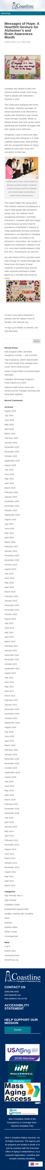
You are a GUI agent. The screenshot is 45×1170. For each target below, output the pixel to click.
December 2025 (11, 447)
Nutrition (8, 923)
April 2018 (9, 822)
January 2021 (10, 705)
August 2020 (10, 727)
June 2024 (9, 528)
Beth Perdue (11, 42)
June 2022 (9, 628)
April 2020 (9, 741)
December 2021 (11, 655)
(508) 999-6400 (11, 991)
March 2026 (9, 433)
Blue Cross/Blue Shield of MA (22, 1119)
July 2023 (8, 574)
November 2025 (11, 452)
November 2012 (11, 867)
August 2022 (10, 619)
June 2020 (9, 736)
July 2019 (8, 781)
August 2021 (10, 673)
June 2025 (9, 474)
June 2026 (9, 420)
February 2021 (11, 700)
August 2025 (10, 465)
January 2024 (10, 551)
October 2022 (10, 614)
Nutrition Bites (10, 927)
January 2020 (10, 754)
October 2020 (10, 718)
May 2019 (9, 790)
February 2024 (11, 546)
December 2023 (11, 555)
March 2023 (9, 592)
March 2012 (9, 885)
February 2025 (11, 492)
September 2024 (12, 515)
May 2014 (9, 831)
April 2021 (9, 691)
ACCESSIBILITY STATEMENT (16, 1006)
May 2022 (9, 632)
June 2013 (9, 854)
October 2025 (10, 456)
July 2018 (8, 818)
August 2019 (10, 777)
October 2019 (10, 768)
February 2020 (11, 750)
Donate (17, 1029)
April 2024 (9, 537)
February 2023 (11, 596)
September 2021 (12, 668)
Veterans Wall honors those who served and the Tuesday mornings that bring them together (22, 390)
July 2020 (8, 732)
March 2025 (9, 488)
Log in (7, 946)
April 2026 (9, 429)
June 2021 (9, 682)
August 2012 (10, 872)
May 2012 (9, 876)
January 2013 (10, 863)
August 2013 (10, 849)
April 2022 (9, 637)
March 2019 (9, 800)
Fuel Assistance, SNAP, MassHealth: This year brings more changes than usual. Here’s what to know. (21, 363)
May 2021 (9, 687)
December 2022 (11, 605)
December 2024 (11, 501)
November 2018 (11, 813)
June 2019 (9, 786)
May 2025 (9, 479)
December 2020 (11, 709)
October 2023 (10, 565)
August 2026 (10, 411)
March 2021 (9, 696)
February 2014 (11, 840)
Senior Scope (10, 932)
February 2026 (11, 438)
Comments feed (11, 955)
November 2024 (11, 506)
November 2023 (11, 560)
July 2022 (8, 623)
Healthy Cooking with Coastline (18, 914)
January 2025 (10, 497)
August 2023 (10, 569)
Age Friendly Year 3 (13, 895)
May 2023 (9, 583)
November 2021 (11, 659)
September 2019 (12, 772)
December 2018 (11, 809)
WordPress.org (11, 960)
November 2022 (11, 610)
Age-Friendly (10, 900)
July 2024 (8, 524)
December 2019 (11, 759)
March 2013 (9, 858)
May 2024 (9, 533)
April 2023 (9, 587)
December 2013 (11, 845)
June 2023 (9, 578)
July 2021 (8, 678)
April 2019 (9, 795)
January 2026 (10, 443)
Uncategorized (11, 936)
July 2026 (8, 415)
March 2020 (9, 745)
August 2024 (10, 519)
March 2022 (9, 641)
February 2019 (11, 804)
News (29, 42)
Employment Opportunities (16, 909)
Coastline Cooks (12, 905)
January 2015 (10, 827)
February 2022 (11, 646)
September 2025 (12, 461)
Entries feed (10, 951)
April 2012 (9, 881)
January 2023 (10, 601)
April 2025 (9, 483)
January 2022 (10, 650)
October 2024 (10, 510)
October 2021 (10, 664)
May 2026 (9, 424)
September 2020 (12, 723)
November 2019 (11, 763)
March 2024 (9, 542)
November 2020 (11, 714)
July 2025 (8, 470)
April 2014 (9, 836)
